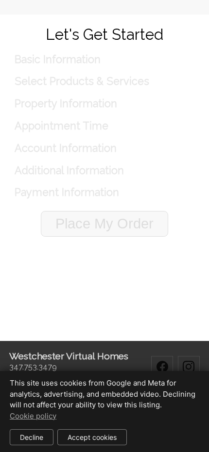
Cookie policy (33, 415)
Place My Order (104, 223)
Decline (31, 437)
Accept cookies (92, 437)
